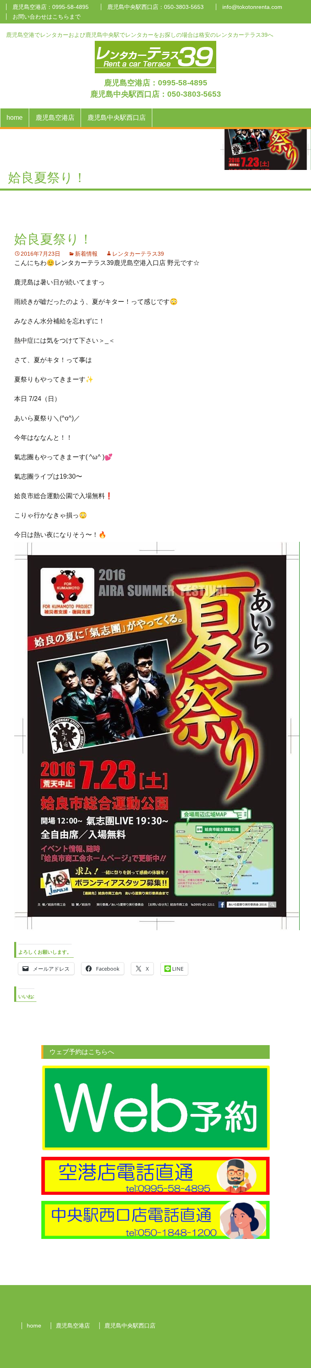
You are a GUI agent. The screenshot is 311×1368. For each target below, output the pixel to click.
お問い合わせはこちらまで (47, 16)
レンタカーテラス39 (138, 253)
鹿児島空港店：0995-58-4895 (51, 7)
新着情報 (86, 253)
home (14, 117)
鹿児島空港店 (55, 117)
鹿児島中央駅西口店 (116, 117)
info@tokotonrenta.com (252, 7)
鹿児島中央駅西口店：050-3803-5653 (155, 7)
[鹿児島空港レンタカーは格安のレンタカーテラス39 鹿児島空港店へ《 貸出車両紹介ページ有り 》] (155, 56)
